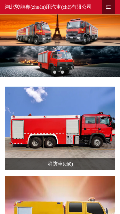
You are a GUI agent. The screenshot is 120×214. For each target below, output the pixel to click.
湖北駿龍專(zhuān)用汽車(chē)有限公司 (48, 7)
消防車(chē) (60, 164)
